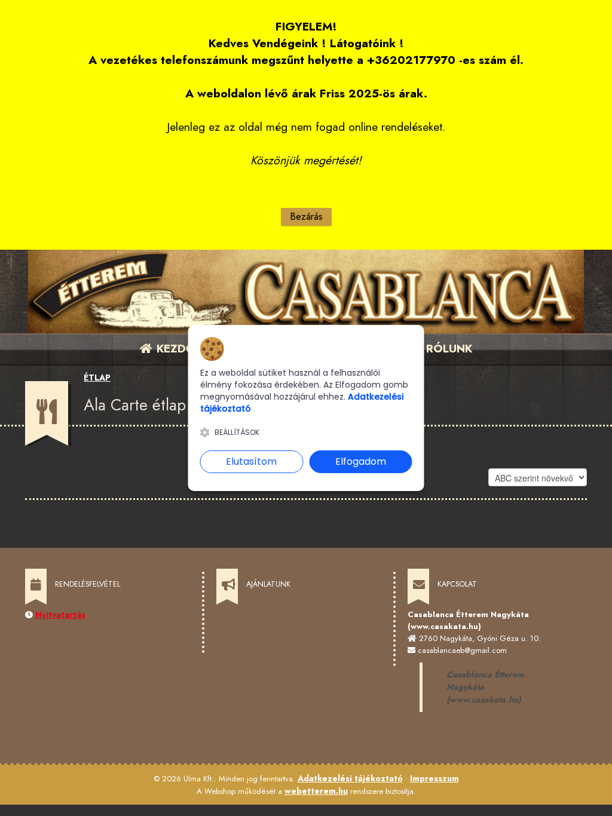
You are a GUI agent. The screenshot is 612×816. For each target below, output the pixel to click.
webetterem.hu (316, 791)
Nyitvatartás (60, 615)
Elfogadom (360, 461)
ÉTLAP (97, 378)
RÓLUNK (447, 348)
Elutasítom (251, 461)
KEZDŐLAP (185, 348)
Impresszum (434, 778)
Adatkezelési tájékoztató (350, 778)
